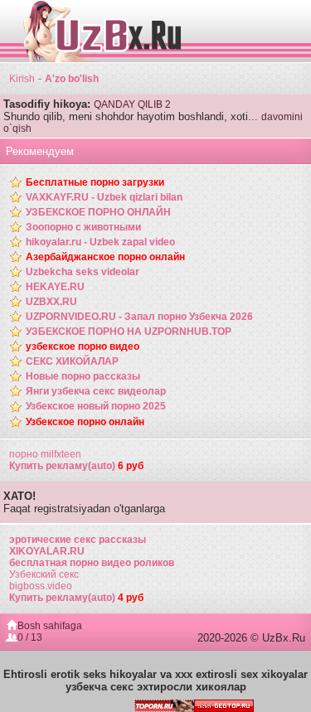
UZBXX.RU (51, 302)
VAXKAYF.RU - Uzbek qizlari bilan (104, 197)
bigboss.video (40, 586)
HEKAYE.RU (55, 287)
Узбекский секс (44, 574)
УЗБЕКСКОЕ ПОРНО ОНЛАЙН (98, 212)
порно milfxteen (45, 454)
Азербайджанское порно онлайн (105, 257)
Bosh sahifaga (49, 626)
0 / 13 (29, 637)
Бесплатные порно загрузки (95, 182)
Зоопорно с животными (83, 227)
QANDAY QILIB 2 (132, 104)
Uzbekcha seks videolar (82, 272)
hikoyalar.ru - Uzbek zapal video (100, 242)
